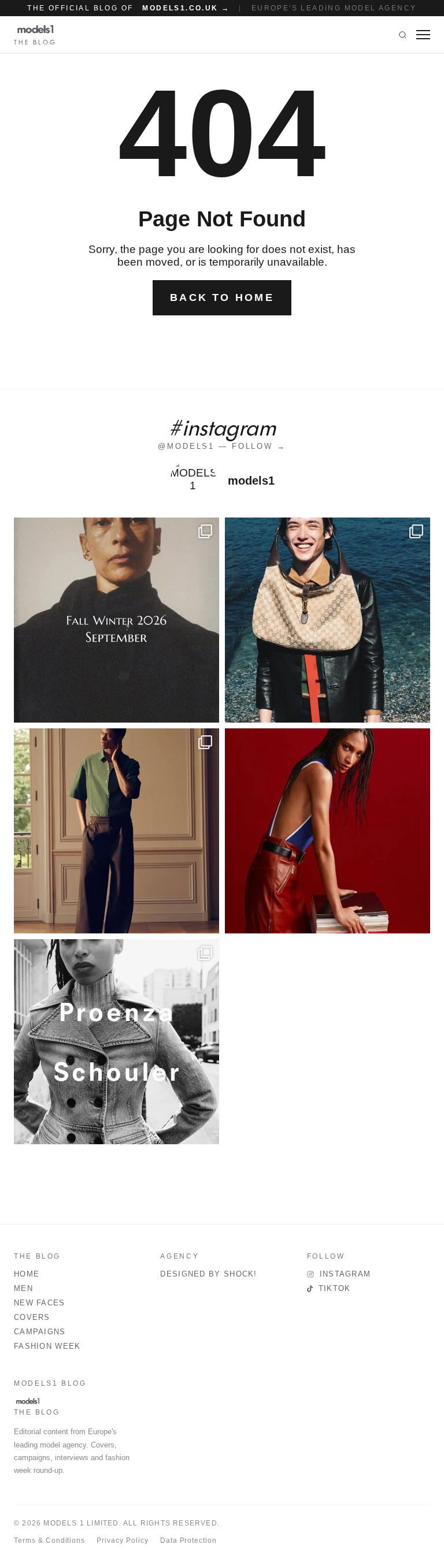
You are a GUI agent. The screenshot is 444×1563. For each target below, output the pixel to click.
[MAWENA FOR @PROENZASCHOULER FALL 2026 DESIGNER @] (116, 1041)
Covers (32, 1317)
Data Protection (188, 1540)
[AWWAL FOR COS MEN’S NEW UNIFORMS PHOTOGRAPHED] (116, 830)
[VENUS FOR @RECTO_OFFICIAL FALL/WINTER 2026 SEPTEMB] (116, 620)
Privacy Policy (122, 1540)
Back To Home (222, 297)
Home (26, 1274)
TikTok (335, 1288)
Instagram (345, 1274)
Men (23, 1288)
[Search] (402, 34)
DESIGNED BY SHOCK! (208, 1274)
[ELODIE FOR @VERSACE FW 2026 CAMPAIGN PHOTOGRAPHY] (327, 830)
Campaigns (40, 1331)
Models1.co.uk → (186, 8)
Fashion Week (47, 1346)
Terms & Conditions (49, 1540)
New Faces (39, 1302)
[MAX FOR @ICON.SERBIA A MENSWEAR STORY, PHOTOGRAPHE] (327, 620)
